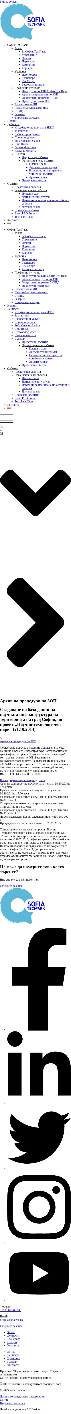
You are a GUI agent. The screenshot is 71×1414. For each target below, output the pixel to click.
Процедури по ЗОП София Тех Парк (44, 91)
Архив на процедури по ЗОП (40, 94)
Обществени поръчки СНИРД (40, 97)
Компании (28, 64)
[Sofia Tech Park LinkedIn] (39, 1103)
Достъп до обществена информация (22, 1396)
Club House (21, 144)
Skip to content (8, 1)
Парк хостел (29, 74)
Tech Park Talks (24, 216)
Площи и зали (38, 163)
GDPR (4, 1399)
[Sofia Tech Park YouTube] (39, 1300)
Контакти (13, 220)
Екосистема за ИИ (26, 104)
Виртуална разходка (27, 117)
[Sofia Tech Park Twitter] (39, 1168)
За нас (11, 1332)
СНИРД (19, 111)
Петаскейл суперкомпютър (31, 107)
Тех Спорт (28, 81)
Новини (12, 120)
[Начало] (26, 38)
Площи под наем (25, 137)
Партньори (29, 61)
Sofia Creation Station (27, 140)
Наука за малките (25, 150)
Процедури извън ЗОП (36, 101)
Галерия (20, 114)
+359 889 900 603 (10, 1310)
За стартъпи (22, 130)
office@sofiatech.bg (11, 1319)
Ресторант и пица (33, 84)
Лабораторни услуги (27, 134)
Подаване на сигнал (12, 1403)
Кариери (27, 68)
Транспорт (28, 77)
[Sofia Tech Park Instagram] (39, 1242)
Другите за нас (38, 177)
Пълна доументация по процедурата (22, 780)
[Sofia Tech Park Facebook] (39, 1029)
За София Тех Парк (34, 51)
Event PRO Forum (25, 213)
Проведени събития (34, 180)
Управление (29, 54)
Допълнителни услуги (43, 167)
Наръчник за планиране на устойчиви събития (45, 172)
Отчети (26, 58)
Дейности (13, 1335)
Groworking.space (25, 147)
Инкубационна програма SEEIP (34, 127)
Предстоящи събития (35, 157)
